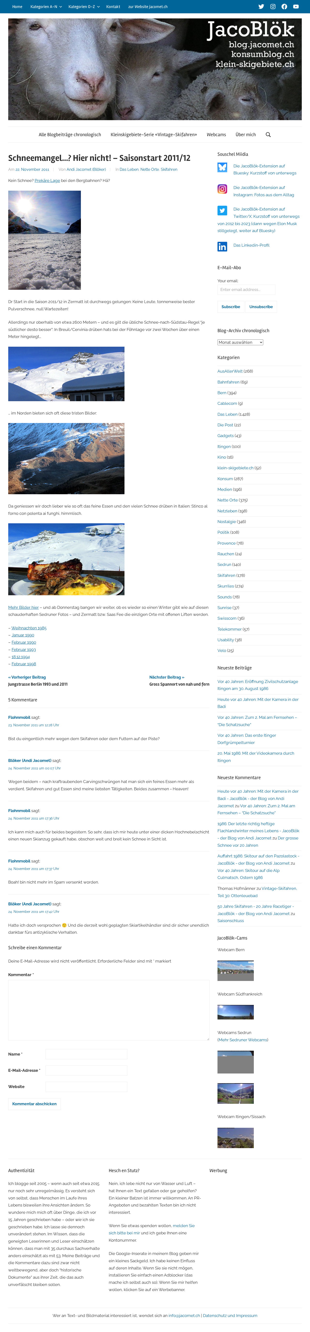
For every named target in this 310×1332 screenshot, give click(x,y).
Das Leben (129, 169)
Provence (226, 543)
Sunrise (224, 607)
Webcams (216, 135)
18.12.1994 (21, 656)
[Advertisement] (255, 1213)
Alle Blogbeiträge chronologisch (70, 135)
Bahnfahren (228, 382)
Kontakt (113, 6)
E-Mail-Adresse (24, 1070)
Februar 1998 (24, 663)
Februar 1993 (24, 649)
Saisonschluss (230, 920)
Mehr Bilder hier (23, 607)
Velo (221, 650)
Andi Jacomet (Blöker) (86, 169)
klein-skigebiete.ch (235, 467)
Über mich (246, 135)
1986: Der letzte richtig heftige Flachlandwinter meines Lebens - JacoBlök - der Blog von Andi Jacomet (258, 831)
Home (17, 6)
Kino (221, 457)
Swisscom (227, 618)
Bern (221, 392)
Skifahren (169, 169)
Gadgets (225, 435)
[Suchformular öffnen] (268, 134)
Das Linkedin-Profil (251, 245)
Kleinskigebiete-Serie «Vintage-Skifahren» (154, 135)
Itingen (224, 446)
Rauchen (225, 553)
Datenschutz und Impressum (230, 1315)
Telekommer (229, 629)
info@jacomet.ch (184, 1315)
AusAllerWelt (230, 371)
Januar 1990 (23, 635)
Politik (223, 532)
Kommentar (21, 974)
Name (15, 1054)
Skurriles (225, 586)
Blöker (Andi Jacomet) (29, 760)
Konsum (225, 478)
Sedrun (224, 564)
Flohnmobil (19, 717)
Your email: (227, 280)
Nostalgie (226, 521)
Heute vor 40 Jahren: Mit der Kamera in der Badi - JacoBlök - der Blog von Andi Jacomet (258, 798)
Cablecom (227, 403)
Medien (224, 489)
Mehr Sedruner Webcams (243, 1039)
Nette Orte (149, 169)
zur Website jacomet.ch (148, 6)
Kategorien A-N (44, 6)
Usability (225, 639)
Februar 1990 (24, 642)
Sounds (224, 597)
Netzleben (227, 511)
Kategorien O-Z (82, 6)
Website (16, 1086)
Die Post (225, 425)
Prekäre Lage (47, 180)
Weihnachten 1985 (28, 628)
